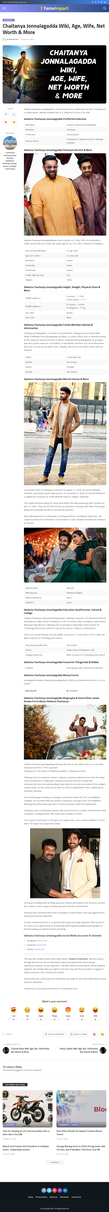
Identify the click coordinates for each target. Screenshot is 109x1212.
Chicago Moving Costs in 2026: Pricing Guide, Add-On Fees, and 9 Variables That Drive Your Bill (81, 1148)
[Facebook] (92, 2)
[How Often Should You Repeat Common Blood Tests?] (81, 1108)
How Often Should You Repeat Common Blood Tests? (79, 1132)
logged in (19, 1070)
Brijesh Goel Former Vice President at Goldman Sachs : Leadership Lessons (26, 1148)
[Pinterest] (98, 2)
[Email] (14, 122)
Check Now (42, 940)
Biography (8, 20)
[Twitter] (95, 2)
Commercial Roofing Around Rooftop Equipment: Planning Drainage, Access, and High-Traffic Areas (10, 160)
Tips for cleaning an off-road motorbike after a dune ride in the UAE (26, 1132)
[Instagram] (101, 2)
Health (75, 1125)
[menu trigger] (5, 8)
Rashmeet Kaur (13, 39)
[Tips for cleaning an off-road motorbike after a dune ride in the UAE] (28, 1108)
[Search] (104, 8)
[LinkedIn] (104, 2)
